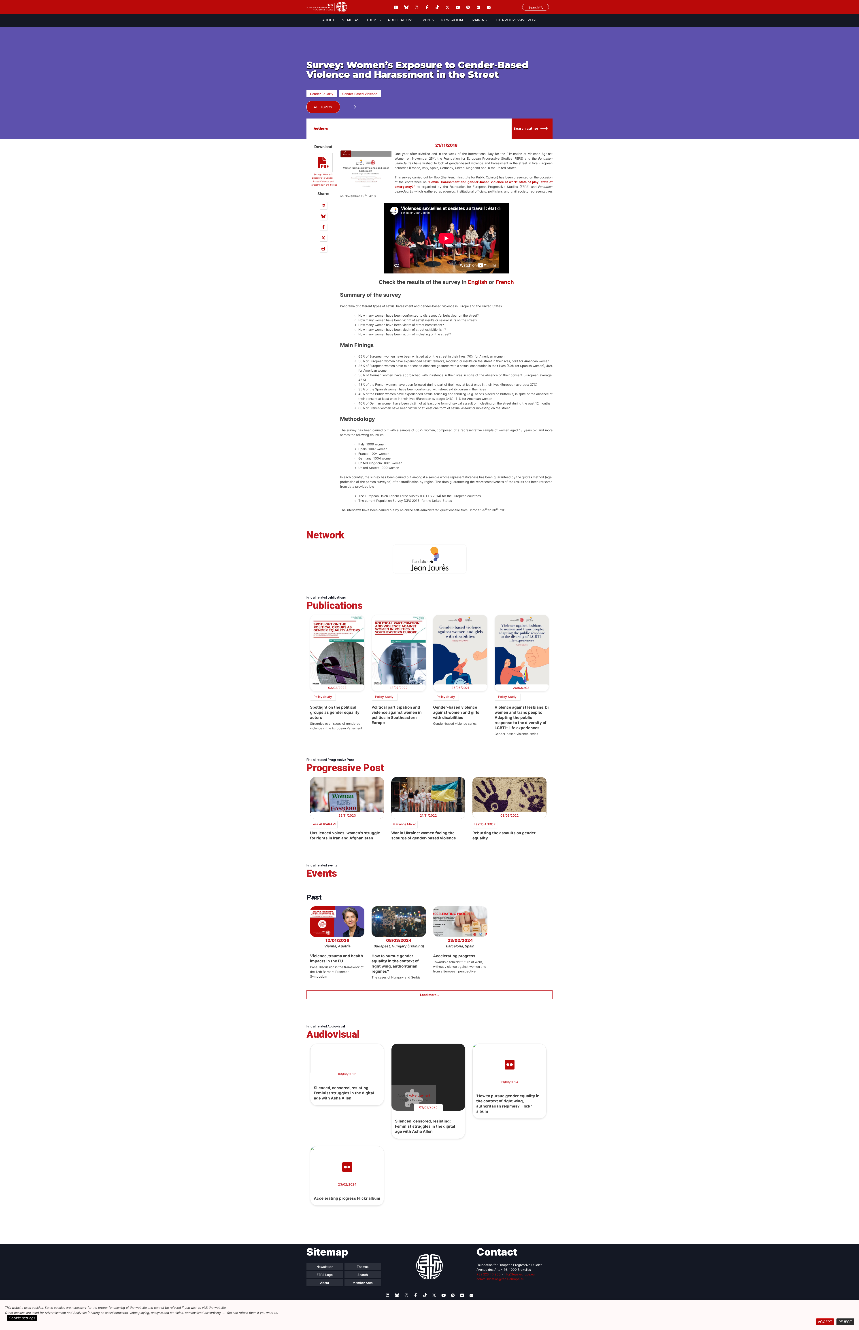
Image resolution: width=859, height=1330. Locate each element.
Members (350, 20)
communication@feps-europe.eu (500, 1279)
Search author (526, 129)
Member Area (363, 1283)
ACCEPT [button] (825, 1321)
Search (534, 7)
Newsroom (452, 20)
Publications (400, 20)
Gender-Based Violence (359, 94)
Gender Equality (321, 94)
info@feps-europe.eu (519, 1274)
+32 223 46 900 (488, 1274)
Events (427, 20)
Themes (373, 20)
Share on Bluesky (323, 216)
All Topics (323, 107)
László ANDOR (484, 824)
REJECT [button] (845, 1321)
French (505, 282)
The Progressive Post (515, 20)
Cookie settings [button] (22, 1318)
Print (323, 248)
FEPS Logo (325, 1275)
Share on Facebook (323, 227)
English (477, 282)
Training (478, 20)
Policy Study (323, 697)
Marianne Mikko (404, 824)
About (328, 20)
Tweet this (323, 237)
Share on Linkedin (323, 205)
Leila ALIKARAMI (323, 824)
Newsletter (325, 1267)
